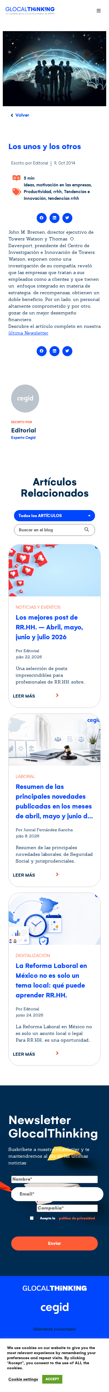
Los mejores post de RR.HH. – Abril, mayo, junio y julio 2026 (49, 627)
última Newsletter (28, 333)
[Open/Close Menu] (98, 10)
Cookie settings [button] (23, 1379)
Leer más (24, 696)
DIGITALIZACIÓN (33, 955)
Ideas (29, 184)
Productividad (37, 191)
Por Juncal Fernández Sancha (44, 829)
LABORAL (25, 776)
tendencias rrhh (63, 198)
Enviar (54, 1243)
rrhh (57, 191)
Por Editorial (27, 650)
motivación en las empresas (63, 184)
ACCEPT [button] (52, 1379)
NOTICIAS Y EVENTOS (38, 607)
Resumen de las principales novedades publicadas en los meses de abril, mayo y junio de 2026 (54, 806)
